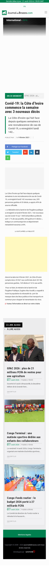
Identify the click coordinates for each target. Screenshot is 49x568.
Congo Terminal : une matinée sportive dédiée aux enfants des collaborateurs (24, 437)
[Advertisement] (24, 62)
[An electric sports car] (24, 348)
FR (24, 7)
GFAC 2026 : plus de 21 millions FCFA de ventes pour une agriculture (24, 372)
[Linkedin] (31, 152)
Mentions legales (24, 535)
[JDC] (17, 13)
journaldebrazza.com (32, 545)
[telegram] (37, 152)
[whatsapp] (7, 157)
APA (25, 20)
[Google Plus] (25, 152)
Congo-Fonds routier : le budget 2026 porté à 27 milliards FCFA (21, 501)
